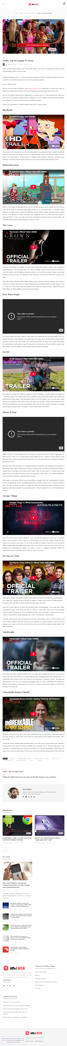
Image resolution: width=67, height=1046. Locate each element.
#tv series (39, 760)
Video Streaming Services (30, 13)
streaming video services (34, 88)
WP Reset (37, 975)
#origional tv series (21, 760)
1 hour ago (9, 890)
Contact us (29, 1041)
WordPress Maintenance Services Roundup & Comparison (16, 1005)
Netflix (57, 159)
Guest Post (39, 1041)
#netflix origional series (24, 758)
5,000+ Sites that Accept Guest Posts (11, 1002)
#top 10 (31, 760)
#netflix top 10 (55, 758)
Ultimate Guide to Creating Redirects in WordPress (15, 1017)
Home (16, 13)
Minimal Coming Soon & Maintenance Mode (46, 982)
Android (6, 833)
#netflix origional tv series (41, 758)
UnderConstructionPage (41, 972)
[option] (17, 830)
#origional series (8, 760)
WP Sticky (37, 988)
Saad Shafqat (8, 64)
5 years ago (14, 64)
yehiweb (4, 890)
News (21, 13)
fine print (5, 1040)
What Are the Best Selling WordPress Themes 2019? (15, 1008)
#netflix (12, 758)
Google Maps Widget (40, 978)
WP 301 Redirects (39, 985)
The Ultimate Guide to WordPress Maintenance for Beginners (15, 1013)
